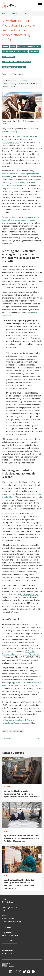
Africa (12, 47)
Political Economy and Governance (16, 62)
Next (38, 738)
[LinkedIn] (10, 971)
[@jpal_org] (15, 971)
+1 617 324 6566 (8, 918)
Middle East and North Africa (28, 47)
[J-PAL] (9, 5)
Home (4, 13)
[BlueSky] (24, 971)
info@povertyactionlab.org (11, 921)
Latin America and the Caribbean (15, 52)
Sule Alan (14, 81)
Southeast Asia (8, 57)
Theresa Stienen (9, 84)
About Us (16, 13)
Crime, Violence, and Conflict (13, 67)
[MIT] (22, 965)
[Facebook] (33, 971)
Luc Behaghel (24, 81)
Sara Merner (21, 84)
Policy (4, 731)
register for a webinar (31, 654)
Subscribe (9, 941)
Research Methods (16, 731)
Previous (8, 738)
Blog (27, 13)
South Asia (34, 52)
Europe (5, 47)
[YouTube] (28, 971)
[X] (19, 971)
